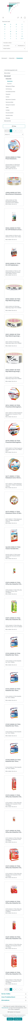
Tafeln (7, 107)
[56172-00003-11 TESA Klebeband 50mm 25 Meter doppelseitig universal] (14, 500)
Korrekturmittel (9, 115)
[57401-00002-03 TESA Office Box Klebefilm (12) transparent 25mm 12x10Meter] (14, 925)
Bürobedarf (7, 76)
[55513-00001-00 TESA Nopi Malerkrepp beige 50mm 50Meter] (14, 358)
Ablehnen (10, 1019)
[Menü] (3, 17)
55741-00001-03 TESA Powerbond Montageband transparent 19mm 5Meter (14, 406)
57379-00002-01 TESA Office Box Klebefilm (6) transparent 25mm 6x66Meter (13, 902)
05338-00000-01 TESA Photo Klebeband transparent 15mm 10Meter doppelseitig (14, 158)
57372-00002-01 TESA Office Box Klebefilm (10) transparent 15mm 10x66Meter (13, 866)
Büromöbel (7, 73)
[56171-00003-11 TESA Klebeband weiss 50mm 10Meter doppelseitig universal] (14, 465)
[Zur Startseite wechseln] (14, 8)
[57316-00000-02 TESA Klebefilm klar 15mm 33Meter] (14, 677)
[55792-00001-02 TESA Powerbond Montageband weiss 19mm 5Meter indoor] (14, 429)
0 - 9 (22, 38)
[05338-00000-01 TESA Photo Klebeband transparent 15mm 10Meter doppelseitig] (14, 145)
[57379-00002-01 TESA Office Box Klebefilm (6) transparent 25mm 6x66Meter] (14, 890)
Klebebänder (10, 81)
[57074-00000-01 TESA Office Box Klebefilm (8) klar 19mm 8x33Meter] (14, 606)
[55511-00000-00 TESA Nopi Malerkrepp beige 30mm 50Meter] (14, 323)
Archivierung (9, 89)
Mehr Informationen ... (19, 1016)
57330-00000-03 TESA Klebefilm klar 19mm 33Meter (13, 760)
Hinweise (8, 118)
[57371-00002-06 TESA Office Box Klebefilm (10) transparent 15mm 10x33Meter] (14, 819)
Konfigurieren (18, 1019)
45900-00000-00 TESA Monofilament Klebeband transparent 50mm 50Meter (13, 193)
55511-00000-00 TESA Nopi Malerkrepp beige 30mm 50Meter (13, 335)
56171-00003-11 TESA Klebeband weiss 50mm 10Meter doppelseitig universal (13, 477)
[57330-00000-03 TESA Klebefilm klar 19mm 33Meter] (14, 748)
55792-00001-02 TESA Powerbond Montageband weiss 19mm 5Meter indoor (14, 441)
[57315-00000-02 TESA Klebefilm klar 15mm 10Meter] (14, 642)
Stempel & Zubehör (10, 104)
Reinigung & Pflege (10, 86)
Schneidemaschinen (10, 91)
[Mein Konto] (21, 17)
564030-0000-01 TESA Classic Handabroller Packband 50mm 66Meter (13, 547)
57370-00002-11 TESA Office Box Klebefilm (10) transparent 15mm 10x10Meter (13, 796)
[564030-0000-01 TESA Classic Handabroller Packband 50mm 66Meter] (14, 535)
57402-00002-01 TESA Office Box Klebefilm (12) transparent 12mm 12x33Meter (13, 973)
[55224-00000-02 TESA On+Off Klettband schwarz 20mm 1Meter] (14, 216)
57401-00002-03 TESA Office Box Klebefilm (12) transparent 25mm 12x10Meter (13, 937)
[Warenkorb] (25, 17)
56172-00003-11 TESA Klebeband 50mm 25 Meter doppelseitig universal (14, 512)
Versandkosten (5, 1007)
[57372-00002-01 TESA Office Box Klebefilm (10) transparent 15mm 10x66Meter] (14, 854)
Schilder (8, 110)
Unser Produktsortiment (8, 997)
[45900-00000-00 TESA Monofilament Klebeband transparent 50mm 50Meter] (14, 181)
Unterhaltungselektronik (10, 70)
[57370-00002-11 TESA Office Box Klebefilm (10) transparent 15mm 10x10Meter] (14, 784)
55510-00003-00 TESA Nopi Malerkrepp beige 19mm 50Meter (13, 299)
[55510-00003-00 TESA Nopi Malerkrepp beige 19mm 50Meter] (14, 287)
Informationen (5, 1000)
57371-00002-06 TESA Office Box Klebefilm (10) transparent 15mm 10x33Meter (13, 831)
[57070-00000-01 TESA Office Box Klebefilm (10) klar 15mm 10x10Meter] (14, 571)
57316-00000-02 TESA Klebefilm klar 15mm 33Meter (13, 689)
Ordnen (7, 96)
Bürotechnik (7, 121)
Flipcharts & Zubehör (11, 99)
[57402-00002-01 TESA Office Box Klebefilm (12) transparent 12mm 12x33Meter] (14, 961)
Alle (5, 24)
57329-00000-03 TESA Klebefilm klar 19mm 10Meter (13, 725)
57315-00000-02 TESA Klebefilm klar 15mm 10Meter (13, 654)
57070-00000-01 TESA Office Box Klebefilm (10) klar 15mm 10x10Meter (13, 583)
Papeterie (8, 94)
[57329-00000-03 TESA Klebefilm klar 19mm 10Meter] (14, 713)
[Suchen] (18, 17)
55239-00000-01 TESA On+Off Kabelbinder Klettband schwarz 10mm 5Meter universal (13, 264)
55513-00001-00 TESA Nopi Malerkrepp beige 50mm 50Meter (13, 370)
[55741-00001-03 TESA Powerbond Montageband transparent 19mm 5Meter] (14, 394)
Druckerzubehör (9, 112)
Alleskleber (9, 83)
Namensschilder (9, 102)
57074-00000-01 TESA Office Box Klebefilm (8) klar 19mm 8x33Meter (13, 618)
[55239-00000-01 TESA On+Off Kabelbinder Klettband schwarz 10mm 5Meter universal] (14, 252)
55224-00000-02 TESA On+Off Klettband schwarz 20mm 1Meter (14, 228)
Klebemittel (8, 78)
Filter (14, 126)
